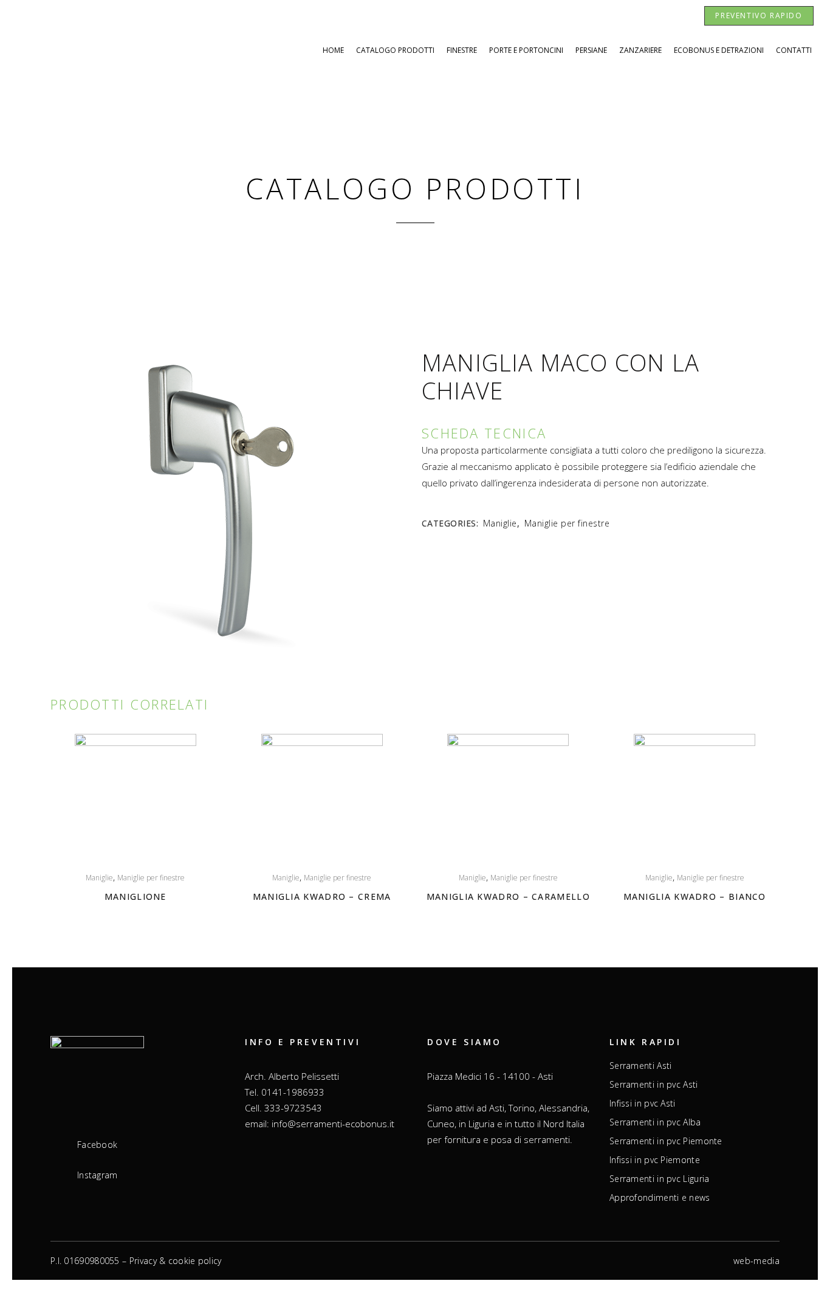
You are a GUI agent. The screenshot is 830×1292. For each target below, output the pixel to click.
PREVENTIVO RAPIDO (758, 15)
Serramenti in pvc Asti (653, 1084)
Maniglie (500, 523)
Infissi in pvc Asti (642, 1103)
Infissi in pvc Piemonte (654, 1160)
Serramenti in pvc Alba (655, 1122)
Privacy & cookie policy (175, 1260)
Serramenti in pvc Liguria (659, 1179)
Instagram (97, 1175)
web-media (756, 1260)
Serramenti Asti (640, 1066)
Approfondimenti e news (659, 1198)
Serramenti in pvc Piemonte (665, 1141)
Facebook (97, 1145)
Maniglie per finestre (567, 523)
